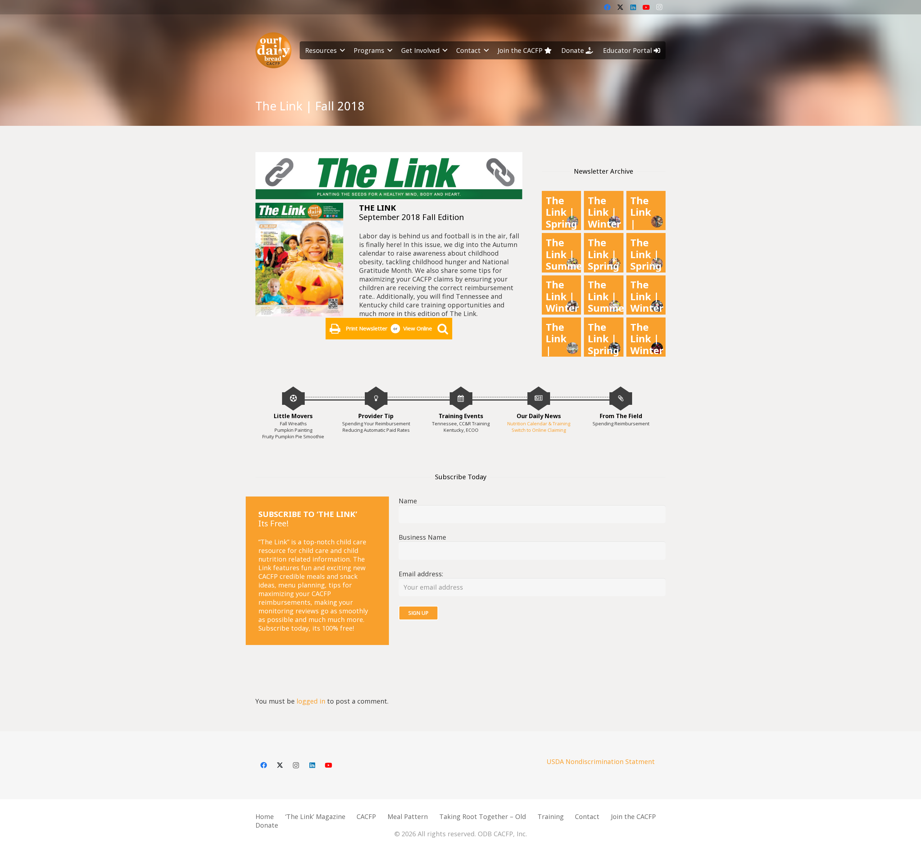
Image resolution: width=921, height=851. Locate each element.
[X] (620, 7)
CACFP (366, 816)
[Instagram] (659, 7)
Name (408, 501)
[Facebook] (607, 7)
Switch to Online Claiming (539, 430)
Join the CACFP (633, 816)
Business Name (422, 537)
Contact (587, 816)
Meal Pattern (407, 816)
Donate (266, 825)
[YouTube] (646, 7)
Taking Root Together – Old (482, 816)
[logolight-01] (273, 50)
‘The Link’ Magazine (315, 816)
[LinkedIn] (633, 7)
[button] (341, 50)
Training (550, 816)
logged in (310, 701)
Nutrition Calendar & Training (538, 423)
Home (264, 816)
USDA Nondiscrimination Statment (600, 761)
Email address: (421, 573)
